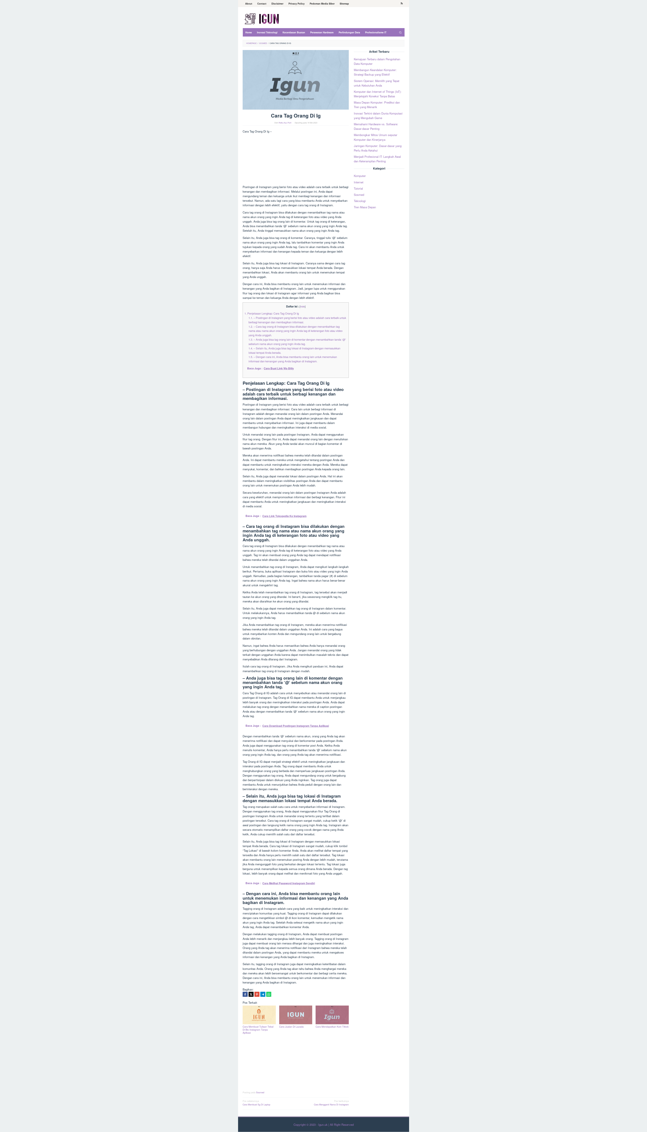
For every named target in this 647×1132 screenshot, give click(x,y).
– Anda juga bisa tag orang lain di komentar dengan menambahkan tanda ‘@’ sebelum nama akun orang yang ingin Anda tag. (297, 341)
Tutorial (358, 188)
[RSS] (401, 3)
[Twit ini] (251, 994)
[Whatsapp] (268, 994)
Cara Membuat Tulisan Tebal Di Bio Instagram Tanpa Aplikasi (258, 1029)
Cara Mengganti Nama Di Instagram (331, 1102)
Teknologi (360, 201)
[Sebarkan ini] (245, 994)
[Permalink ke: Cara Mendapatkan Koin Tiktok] (332, 1015)
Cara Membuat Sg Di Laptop (256, 1102)
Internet (358, 182)
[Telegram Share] (262, 994)
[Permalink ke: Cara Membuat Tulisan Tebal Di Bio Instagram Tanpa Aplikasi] (259, 1015)
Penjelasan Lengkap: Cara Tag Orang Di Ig (271, 313)
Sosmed (260, 1092)
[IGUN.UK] (262, 18)
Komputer (360, 176)
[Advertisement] (296, 159)
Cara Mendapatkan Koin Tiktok (332, 1026)
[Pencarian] (400, 32)
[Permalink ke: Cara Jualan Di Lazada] (295, 1015)
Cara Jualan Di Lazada (291, 1026)
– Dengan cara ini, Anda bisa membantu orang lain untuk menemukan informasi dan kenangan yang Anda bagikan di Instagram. (293, 359)
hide (302, 306)
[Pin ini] (256, 994)
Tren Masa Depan (365, 207)
